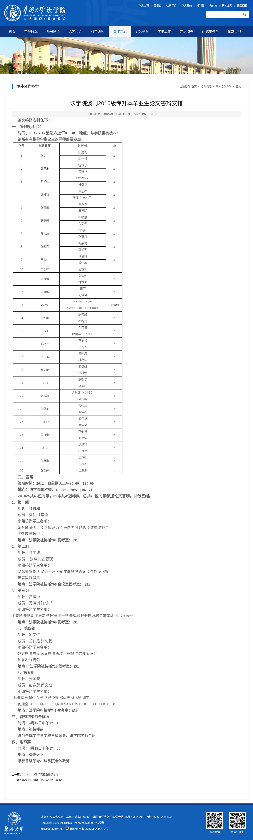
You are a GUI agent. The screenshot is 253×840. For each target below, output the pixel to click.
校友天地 (234, 31)
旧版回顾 (242, 5)
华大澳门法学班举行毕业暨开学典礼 (43, 780)
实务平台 (142, 31)
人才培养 (75, 31)
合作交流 (119, 31)
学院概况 (31, 31)
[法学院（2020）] (35, 20)
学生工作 (164, 31)
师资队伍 (53, 31)
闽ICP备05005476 (52, 828)
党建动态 (186, 31)
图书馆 (158, 5)
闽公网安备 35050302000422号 (88, 828)
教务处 (213, 5)
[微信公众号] (237, 828)
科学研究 (97, 31)
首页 (12, 31)
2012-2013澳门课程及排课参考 (40, 774)
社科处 (200, 5)
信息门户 (171, 5)
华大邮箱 (187, 5)
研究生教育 (210, 31)
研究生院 (227, 5)
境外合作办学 (224, 86)
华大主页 (144, 5)
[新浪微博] (214, 828)
